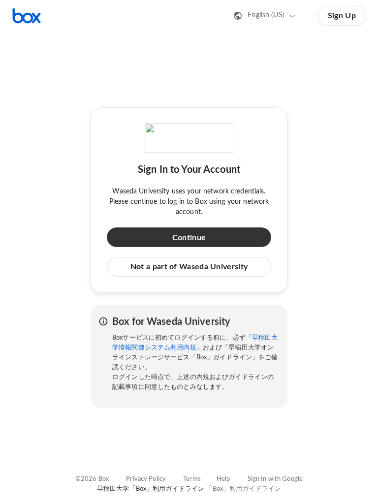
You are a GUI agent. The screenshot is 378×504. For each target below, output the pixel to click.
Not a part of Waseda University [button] (189, 267)
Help (223, 479)
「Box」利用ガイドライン (243, 489)
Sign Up (342, 16)
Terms (192, 479)
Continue (189, 238)
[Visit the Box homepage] (26, 16)
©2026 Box (92, 479)
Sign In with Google (275, 479)
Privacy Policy (146, 479)
